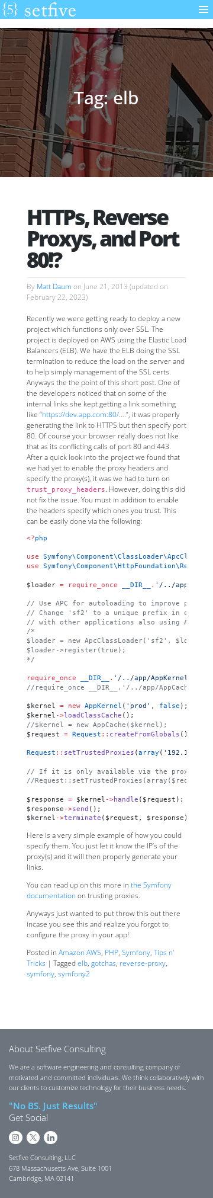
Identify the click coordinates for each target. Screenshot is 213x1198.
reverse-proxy (143, 963)
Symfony (136, 952)
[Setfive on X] (33, 1138)
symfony (40, 974)
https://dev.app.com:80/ (80, 414)
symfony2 (74, 974)
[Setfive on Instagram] (15, 1138)
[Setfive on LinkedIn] (50, 1138)
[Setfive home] (39, 9)
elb (83, 963)
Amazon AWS (80, 952)
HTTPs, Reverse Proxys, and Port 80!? (103, 238)
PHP (111, 952)
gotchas (103, 963)
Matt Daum (54, 286)
